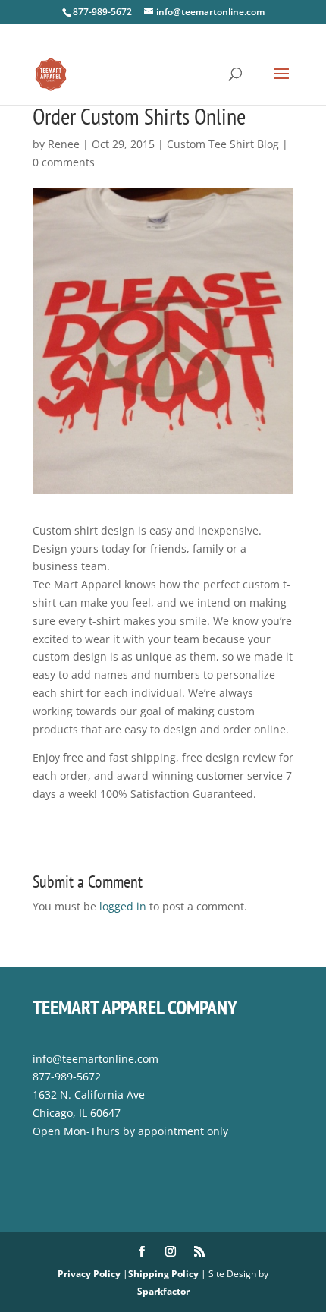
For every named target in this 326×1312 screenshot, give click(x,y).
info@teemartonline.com (95, 1059)
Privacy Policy (89, 1273)
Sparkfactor (163, 1291)
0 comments (64, 162)
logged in (122, 906)
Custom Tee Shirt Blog (223, 144)
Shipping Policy (163, 1273)
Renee (64, 144)
